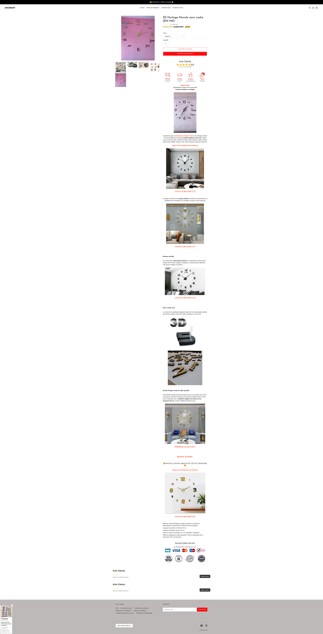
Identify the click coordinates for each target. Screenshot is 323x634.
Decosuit (205, 630)
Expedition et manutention (123, 610)
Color (164, 33)
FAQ (117, 608)
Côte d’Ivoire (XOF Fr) (123, 625)
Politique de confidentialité (144, 613)
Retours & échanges (140, 610)
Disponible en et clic (185, 191)
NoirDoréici (185, 446)
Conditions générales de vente (125, 613)
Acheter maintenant (185, 53)
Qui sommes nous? (126, 608)
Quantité (165, 40)
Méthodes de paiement (142, 608)
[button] (170, 24)
